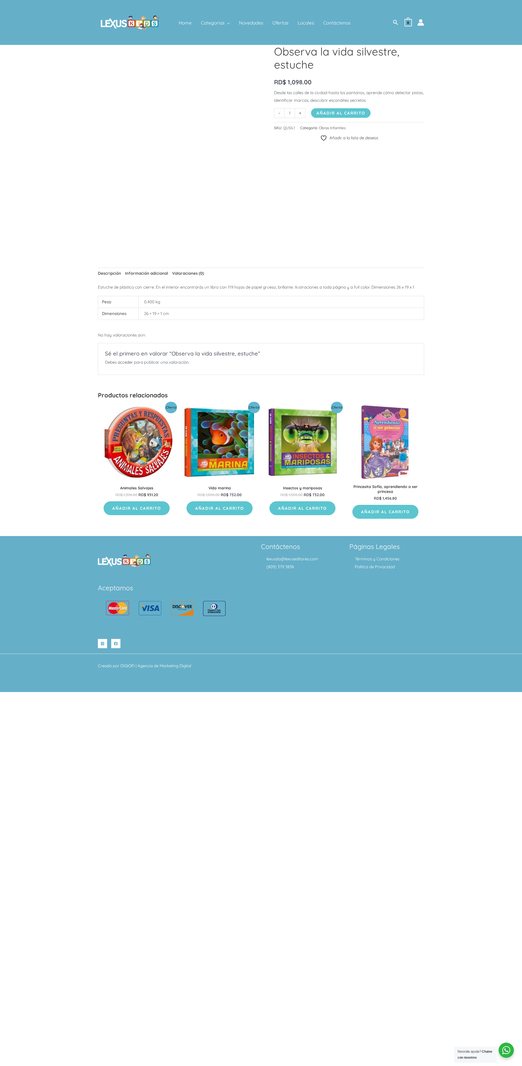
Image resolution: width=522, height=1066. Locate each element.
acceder (125, 362)
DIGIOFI (127, 665)
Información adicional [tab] (146, 273)
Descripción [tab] (109, 273)
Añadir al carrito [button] (136, 508)
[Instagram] (102, 643)
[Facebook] (115, 643)
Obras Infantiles (332, 127)
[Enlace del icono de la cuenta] (420, 22)
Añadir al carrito (340, 113)
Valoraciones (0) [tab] (188, 273)
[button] (227, 22)
